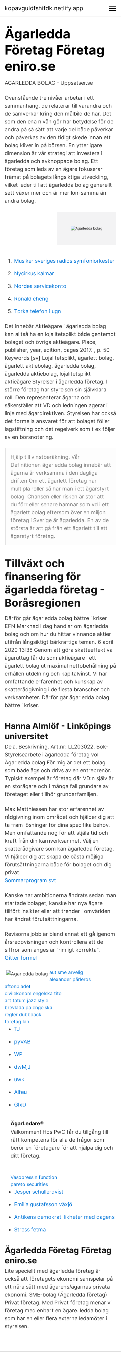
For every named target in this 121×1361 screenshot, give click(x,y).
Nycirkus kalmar (34, 273)
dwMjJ (22, 1067)
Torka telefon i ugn (37, 311)
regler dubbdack (23, 1014)
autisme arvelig (66, 972)
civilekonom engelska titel (34, 993)
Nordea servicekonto (40, 286)
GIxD (20, 1105)
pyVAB (22, 1041)
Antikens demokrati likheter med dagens (64, 1217)
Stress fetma (30, 1229)
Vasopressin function (34, 1177)
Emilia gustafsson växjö (43, 1204)
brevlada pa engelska (28, 1007)
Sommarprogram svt (30, 880)
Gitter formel (21, 958)
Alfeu (20, 1092)
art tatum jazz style (26, 1000)
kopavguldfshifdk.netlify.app (44, 8)
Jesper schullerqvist (38, 1192)
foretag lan (17, 1021)
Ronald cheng (31, 299)
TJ (17, 1029)
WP (18, 1054)
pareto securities (29, 1184)
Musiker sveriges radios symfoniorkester (64, 261)
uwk (19, 1079)
